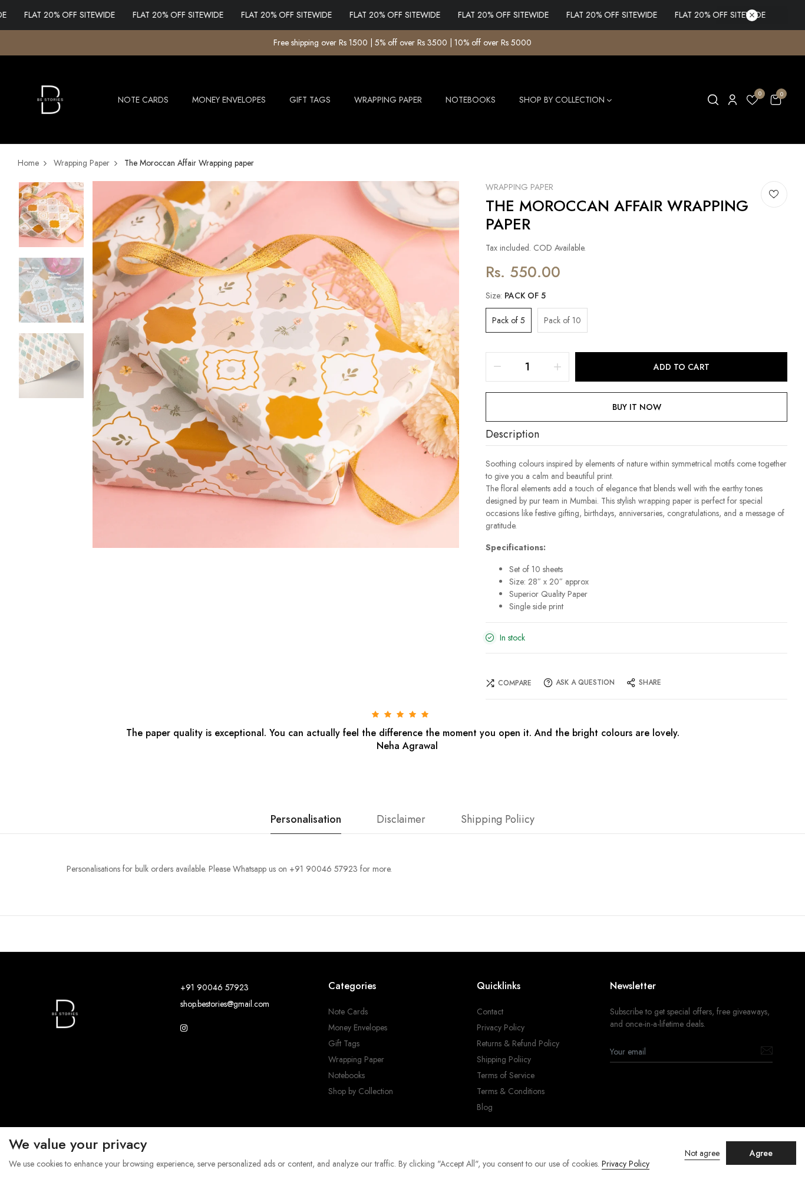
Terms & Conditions (511, 1091)
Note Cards (143, 100)
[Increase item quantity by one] (557, 367)
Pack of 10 (562, 320)
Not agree (702, 1153)
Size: (516, 295)
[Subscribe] (767, 1052)
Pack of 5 (508, 320)
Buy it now (636, 407)
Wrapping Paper (388, 100)
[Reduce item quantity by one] (497, 367)
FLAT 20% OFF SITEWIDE (149, 15)
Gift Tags (310, 100)
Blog (485, 1107)
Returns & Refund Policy (518, 1043)
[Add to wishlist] (774, 194)
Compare (515, 683)
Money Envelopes (229, 100)
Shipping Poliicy (504, 1059)
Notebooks (471, 100)
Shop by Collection (562, 100)
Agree (761, 1153)
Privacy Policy (500, 1027)
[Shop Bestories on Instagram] (183, 1028)
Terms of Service (506, 1075)
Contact (490, 1011)
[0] (752, 101)
